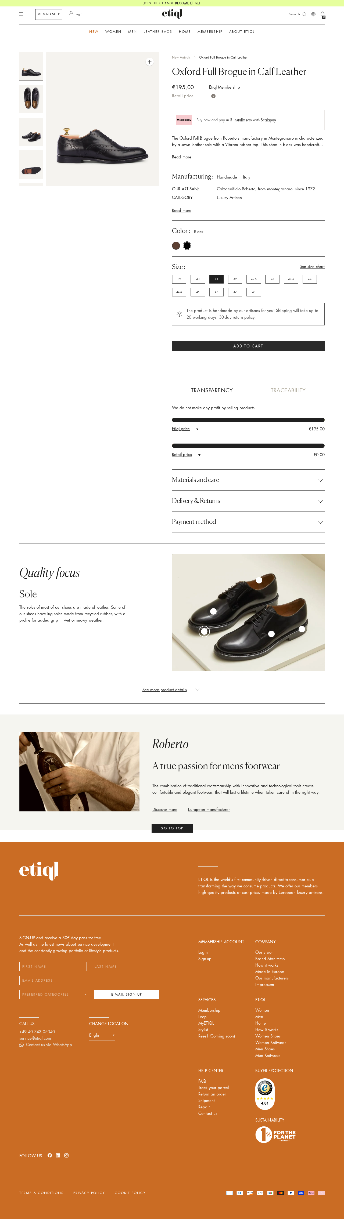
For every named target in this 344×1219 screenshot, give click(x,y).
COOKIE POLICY (130, 1193)
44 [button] (309, 279)
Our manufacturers (272, 978)
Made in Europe (269, 972)
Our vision (264, 952)
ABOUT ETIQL (242, 31)
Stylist (203, 1030)
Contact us (207, 1114)
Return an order (212, 1094)
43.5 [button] (291, 279)
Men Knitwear (267, 1056)
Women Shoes (268, 1036)
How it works (266, 965)
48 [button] (253, 292)
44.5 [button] (179, 292)
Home (260, 1023)
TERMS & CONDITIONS (41, 1193)
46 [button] (216, 292)
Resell (216, 1036)
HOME (185, 31)
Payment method (194, 521)
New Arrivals (181, 57)
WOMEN (113, 31)
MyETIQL (206, 1023)
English (95, 1035)
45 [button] (197, 292)
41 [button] (216, 279)
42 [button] (235, 279)
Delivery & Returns (196, 501)
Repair (204, 1107)
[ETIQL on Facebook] (50, 1155)
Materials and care (195, 480)
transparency (212, 390)
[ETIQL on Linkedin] (58, 1155)
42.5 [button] (254, 279)
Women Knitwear (270, 1043)
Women (262, 1010)
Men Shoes (265, 1049)
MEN (132, 31)
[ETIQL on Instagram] (66, 1155)
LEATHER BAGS (158, 31)
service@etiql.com (35, 1038)
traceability (288, 390)
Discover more (164, 810)
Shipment (206, 1101)
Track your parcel (213, 1088)
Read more (181, 157)
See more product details (164, 690)
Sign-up (205, 959)
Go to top (172, 828)
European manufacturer (209, 810)
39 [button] (179, 279)
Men (259, 1017)
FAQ (202, 1081)
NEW (94, 31)
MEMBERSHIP (49, 14)
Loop (202, 1017)
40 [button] (197, 279)
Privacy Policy (89, 1193)
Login (203, 952)
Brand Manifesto (270, 959)
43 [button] (272, 279)
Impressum (264, 985)
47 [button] (235, 292)
